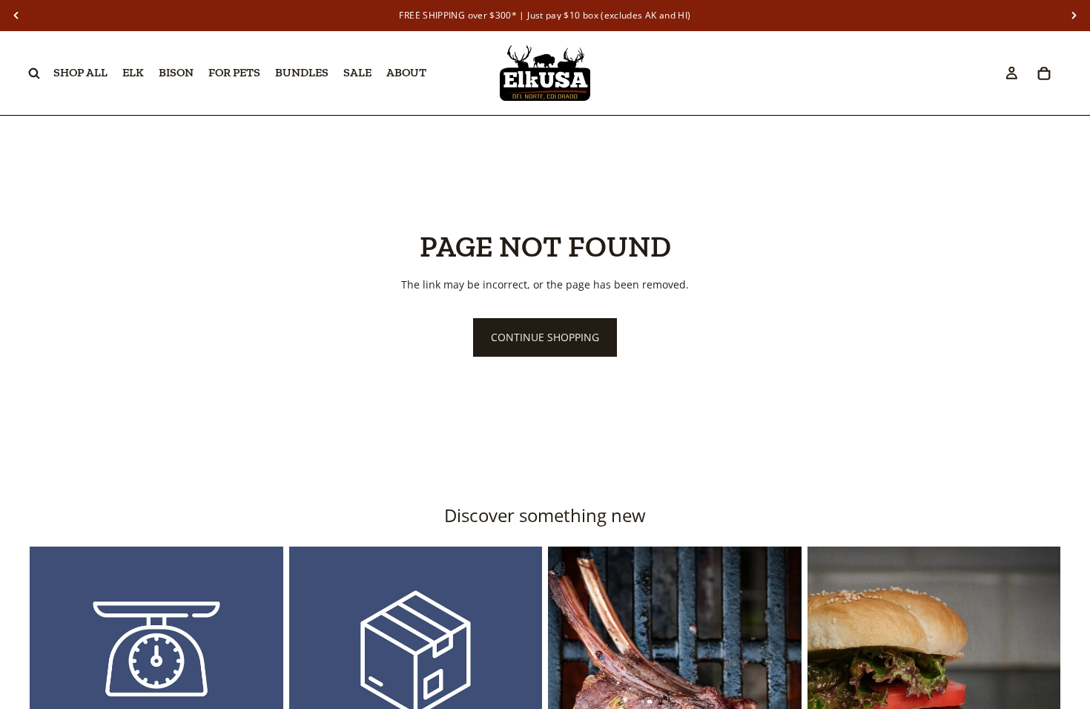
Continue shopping (545, 337)
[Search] (34, 73)
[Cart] (1044, 73)
